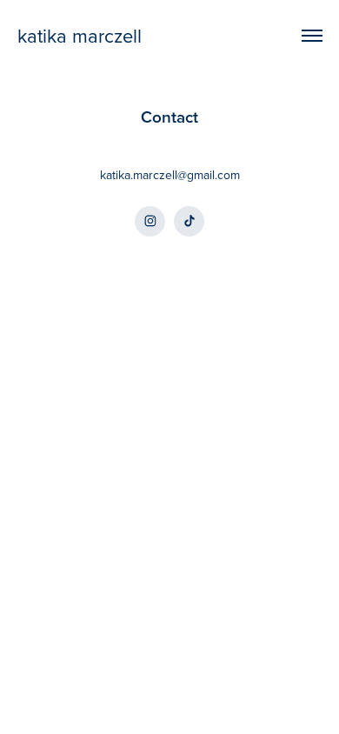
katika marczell (79, 35)
